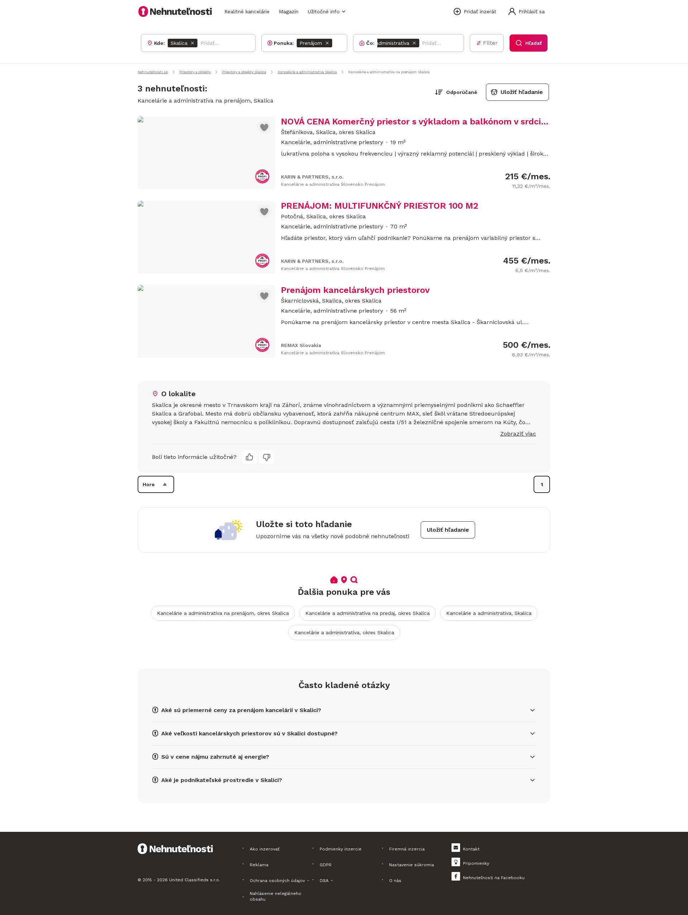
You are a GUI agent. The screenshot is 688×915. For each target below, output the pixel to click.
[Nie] (266, 457)
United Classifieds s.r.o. (194, 879)
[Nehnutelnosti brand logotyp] (175, 11)
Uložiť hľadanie (522, 92)
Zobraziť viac (518, 433)
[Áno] (249, 457)
